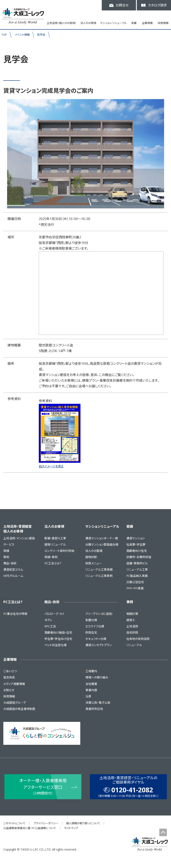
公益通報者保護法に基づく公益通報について (29, 828)
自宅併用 (132, 632)
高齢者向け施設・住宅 (58, 632)
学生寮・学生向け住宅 (58, 639)
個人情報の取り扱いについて (83, 823)
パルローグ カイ (54, 614)
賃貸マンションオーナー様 (101, 538)
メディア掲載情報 (14, 684)
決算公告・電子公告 (98, 703)
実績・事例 (51, 557)
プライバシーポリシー (45, 823)
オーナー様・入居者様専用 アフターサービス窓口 (43, 786)
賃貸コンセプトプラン (98, 645)
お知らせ (8, 690)
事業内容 (91, 690)
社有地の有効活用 (138, 639)
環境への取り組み (97, 677)
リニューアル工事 (137, 569)
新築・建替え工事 (55, 538)
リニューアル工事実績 (99, 569)
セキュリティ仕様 (95, 639)
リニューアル (134, 645)
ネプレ (48, 620)
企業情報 (10, 659)
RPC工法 (50, 626)
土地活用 (132, 626)
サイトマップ (71, 828)
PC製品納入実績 (137, 576)
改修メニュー (93, 563)
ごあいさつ (10, 671)
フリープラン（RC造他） (99, 614)
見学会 (41, 34)
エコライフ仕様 (94, 626)
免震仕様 (91, 620)
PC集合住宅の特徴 (15, 614)
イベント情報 (22, 34)
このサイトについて (14, 823)
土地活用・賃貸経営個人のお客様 (17, 528)
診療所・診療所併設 (138, 557)
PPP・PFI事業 (135, 588)
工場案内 (91, 671)
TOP (4, 34)
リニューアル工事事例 (99, 576)
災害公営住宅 (135, 582)
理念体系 (9, 677)
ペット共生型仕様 (55, 645)
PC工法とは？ (53, 563)
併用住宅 (91, 632)
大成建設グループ (14, 703)
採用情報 (163, 23)
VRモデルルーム (13, 576)
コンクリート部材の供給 (59, 551)
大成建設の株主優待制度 (19, 709)
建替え (130, 620)
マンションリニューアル (102, 526)
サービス (8, 544)
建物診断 (91, 557)
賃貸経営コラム (13, 569)
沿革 (88, 696)
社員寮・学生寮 (135, 544)
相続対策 (132, 614)
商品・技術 (9, 563)
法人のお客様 (54, 526)
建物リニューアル (55, 544)
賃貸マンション (135, 538)
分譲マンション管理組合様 (101, 544)
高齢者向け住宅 (136, 551)
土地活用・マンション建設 (19, 538)
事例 (6, 557)
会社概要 (91, 684)
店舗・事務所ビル (137, 563)
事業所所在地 (94, 709)
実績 (6, 551)
